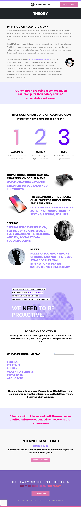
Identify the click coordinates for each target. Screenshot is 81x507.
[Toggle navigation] (4, 4)
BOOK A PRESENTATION (40, 460)
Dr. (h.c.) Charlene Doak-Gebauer (39, 59)
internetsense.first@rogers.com (41, 486)
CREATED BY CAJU (57, 501)
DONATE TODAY (69, 4)
